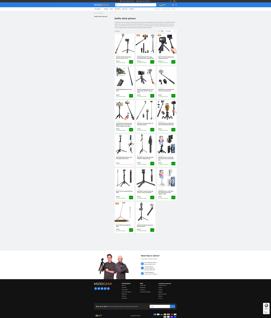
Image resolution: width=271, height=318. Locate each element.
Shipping (160, 291)
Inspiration (124, 287)
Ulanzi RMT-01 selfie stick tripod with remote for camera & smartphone (145, 192)
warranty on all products (144, 1)
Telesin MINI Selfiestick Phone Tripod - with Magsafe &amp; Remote (124, 158)
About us (124, 285)
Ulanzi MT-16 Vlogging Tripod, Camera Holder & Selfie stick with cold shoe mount (145, 91)
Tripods (111, 8)
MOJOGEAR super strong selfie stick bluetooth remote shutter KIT (166, 90)
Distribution (142, 287)
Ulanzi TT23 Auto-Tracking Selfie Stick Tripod (124, 192)
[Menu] (269, 304)
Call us (170, 1)
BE (175, 1)
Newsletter (124, 294)
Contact (160, 287)
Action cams (125, 8)
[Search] (116, 4)
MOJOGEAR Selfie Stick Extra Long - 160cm (124, 90)
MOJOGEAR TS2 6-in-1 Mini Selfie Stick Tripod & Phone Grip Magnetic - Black (166, 159)
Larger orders (143, 285)
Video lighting (117, 8)
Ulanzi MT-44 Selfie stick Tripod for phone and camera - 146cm (123, 57)
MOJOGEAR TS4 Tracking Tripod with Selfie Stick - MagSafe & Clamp (145, 158)
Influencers (142, 289)
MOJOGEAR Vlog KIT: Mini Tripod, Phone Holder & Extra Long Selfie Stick (145, 57)
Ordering (160, 289)
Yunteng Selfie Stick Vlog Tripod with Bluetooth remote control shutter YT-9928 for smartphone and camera (124, 125)
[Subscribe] (172, 306)
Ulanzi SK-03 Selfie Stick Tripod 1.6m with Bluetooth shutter (145, 124)
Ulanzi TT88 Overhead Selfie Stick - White (123, 225)
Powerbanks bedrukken (145, 291)
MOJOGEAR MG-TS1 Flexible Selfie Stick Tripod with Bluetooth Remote (166, 124)
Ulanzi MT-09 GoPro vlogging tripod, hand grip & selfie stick (166, 57)
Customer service (162, 285)
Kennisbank (124, 298)
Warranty (160, 296)
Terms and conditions (126, 291)
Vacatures (124, 296)
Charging (106, 8)
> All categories (97, 8)
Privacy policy (125, 289)
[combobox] (135, 4)
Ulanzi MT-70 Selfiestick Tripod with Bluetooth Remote (145, 225)
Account (160, 298)
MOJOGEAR (137, 315)
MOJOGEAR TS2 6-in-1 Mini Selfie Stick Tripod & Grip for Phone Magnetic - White (165, 193)
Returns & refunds (162, 294)
